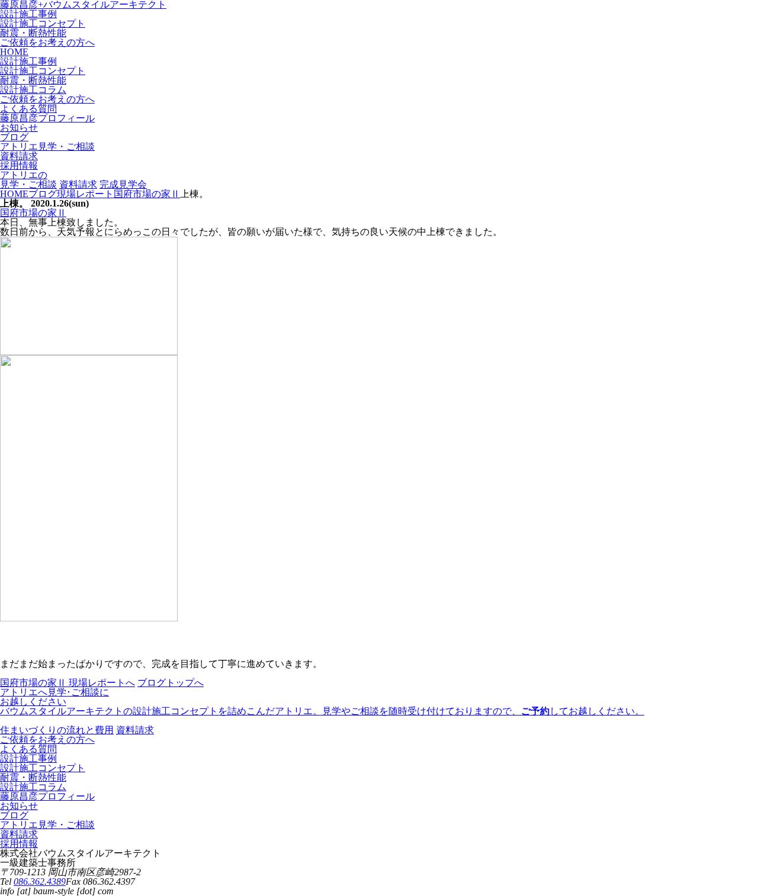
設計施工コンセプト (42, 23)
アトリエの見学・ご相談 (28, 179)
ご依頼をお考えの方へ (47, 42)
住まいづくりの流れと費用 (57, 730)
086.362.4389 (40, 881)
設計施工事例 (28, 14)
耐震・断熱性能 (33, 33)
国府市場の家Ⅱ (33, 213)
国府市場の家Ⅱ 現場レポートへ (67, 683)
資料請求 (78, 184)
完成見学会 (123, 184)
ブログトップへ (170, 683)
